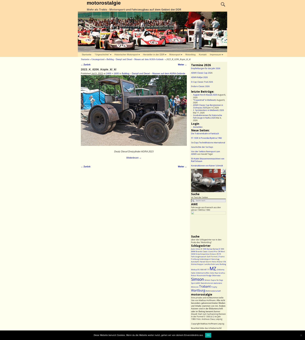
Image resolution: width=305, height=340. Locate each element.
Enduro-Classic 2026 (200, 86)
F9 (220, 254)
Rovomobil (201, 275)
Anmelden (198, 127)
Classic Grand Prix (210, 251)
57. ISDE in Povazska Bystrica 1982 (206, 138)
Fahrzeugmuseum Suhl (200, 256)
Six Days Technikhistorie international (208, 142)
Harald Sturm (205, 262)
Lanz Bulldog (220, 264)
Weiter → (182, 65)
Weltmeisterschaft (213, 291)
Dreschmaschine (203, 254)
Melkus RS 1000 (197, 270)
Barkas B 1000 (218, 249)
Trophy (214, 287)
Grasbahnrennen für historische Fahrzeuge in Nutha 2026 (207, 116)
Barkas (209, 249)
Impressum (215, 54)
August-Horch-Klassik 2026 (205, 94)
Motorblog (190, 54)
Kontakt (203, 54)
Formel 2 (215, 256)
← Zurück (85, 65)
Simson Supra (210, 280)
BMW (193, 251)
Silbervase (216, 275)
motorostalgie (104, 3)
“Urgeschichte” (102, 54)
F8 (218, 254)
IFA (224, 262)
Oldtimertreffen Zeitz (205, 273)
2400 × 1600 (112, 73)
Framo (222, 256)
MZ (213, 268)
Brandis (199, 251)
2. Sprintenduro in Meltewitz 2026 (208, 110)
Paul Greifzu (220, 273)
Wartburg (198, 290)
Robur (193, 275)
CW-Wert (221, 251)
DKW (193, 254)
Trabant (205, 286)
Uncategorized (98, 59)
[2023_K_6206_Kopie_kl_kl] (134, 112)
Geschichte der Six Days (202, 147)
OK (208, 335)
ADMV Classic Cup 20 (200, 72)
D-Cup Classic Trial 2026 (202, 82)
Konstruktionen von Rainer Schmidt (207, 165)
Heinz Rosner (217, 262)
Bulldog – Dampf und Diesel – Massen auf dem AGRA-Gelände (153, 73)
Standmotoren (207, 283)
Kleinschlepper (197, 264)
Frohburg (195, 259)
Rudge (209, 275)
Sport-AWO (195, 283)
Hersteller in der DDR (153, 54)
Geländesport (205, 259)
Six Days (219, 280)
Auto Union (196, 249)
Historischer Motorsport (126, 54)
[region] (208, 180)
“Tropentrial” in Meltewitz (204, 100)
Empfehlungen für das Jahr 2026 (205, 68)
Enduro (213, 254)
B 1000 (204, 249)
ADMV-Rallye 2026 (199, 77)
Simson (197, 279)
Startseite (86, 54)
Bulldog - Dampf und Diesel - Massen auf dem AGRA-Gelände (135, 59)
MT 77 (206, 270)
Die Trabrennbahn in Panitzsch (205, 133)
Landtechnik (209, 264)
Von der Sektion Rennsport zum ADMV (205, 152)
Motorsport (174, 54)
